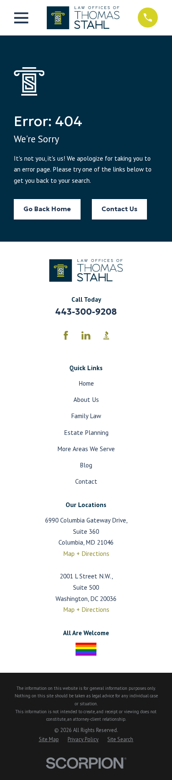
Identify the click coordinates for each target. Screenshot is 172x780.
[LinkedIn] (85, 335)
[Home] (83, 17)
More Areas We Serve (86, 448)
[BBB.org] (106, 335)
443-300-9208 (86, 311)
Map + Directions (86, 553)
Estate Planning (86, 432)
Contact (86, 481)
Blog (86, 465)
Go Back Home (47, 209)
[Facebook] (65, 335)
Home (86, 383)
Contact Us (119, 209)
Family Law (86, 415)
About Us (86, 399)
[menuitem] (49, 739)
